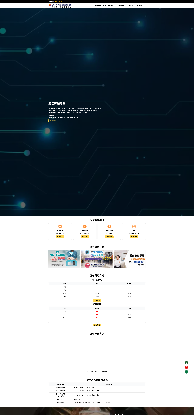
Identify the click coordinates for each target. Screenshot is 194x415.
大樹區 (67, 117)
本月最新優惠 (97, 5)
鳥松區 (63, 117)
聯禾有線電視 (61, 399)
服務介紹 (60, 237)
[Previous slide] (50, 259)
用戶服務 (139, 5)
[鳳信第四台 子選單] (125, 5)
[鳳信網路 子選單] (114, 5)
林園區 (76, 117)
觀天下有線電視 (60, 391)
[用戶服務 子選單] (143, 5)
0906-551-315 (58, 1)
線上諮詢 (53, 120)
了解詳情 (97, 300)
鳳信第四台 (121, 5)
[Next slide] (144, 259)
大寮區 (55, 117)
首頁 (104, 5)
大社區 (72, 117)
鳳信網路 (110, 5)
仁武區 (59, 117)
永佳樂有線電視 (60, 387)
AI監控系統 (131, 5)
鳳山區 (50, 117)
